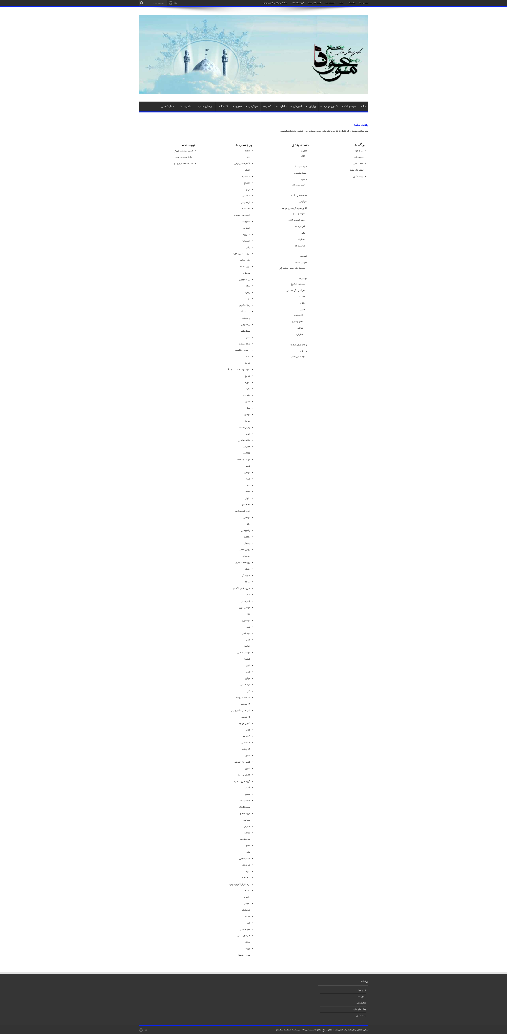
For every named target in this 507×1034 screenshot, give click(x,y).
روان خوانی (244, 550)
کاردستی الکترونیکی (240, 710)
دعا (248, 485)
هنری (238, 106)
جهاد (248, 408)
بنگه (248, 286)
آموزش (297, 106)
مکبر (248, 852)
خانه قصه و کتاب (297, 220)
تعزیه (247, 363)
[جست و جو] (142, 3)
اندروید (246, 234)
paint (247, 151)
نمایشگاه (246, 910)
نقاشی (300, 328)
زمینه (247, 569)
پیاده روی (245, 324)
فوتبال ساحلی (243, 653)
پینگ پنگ (245, 331)
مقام (248, 846)
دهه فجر (246, 504)
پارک (248, 299)
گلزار (247, 788)
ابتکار (247, 170)
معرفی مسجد (300, 263)
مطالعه (247, 833)
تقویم (247, 382)
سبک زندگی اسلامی (295, 290)
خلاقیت (246, 453)
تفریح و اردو (299, 213)
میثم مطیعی (244, 858)
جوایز (247, 421)
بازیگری (246, 273)
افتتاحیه (246, 208)
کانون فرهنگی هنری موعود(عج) (337, 1030)
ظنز (248, 614)
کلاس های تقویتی (242, 762)
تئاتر (248, 337)
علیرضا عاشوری (185, 164)
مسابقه (246, 820)
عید (248, 627)
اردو (248, 189)
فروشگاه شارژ (297, 3)
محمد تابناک (244, 807)
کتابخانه (352, 3)
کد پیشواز (245, 749)
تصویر (247, 357)
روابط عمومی (187, 157)
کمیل (247, 768)
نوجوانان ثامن (298, 357)
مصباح (247, 826)
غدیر (248, 640)
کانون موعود (330, 106)
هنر (248, 923)
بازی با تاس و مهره (241, 254)
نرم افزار (245, 878)
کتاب (248, 730)
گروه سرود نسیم (242, 781)
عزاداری (246, 620)
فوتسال (246, 659)
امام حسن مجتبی (242, 215)
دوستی (246, 517)
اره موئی (246, 196)
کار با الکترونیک (242, 697)
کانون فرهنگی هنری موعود (294, 208)
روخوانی (246, 556)
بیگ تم (279, 1030)
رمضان (247, 543)
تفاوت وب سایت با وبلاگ (238, 369)
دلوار (247, 498)
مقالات (302, 303)
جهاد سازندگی (300, 167)
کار (248, 691)
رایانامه (342, 3)
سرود (247, 582)
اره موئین (245, 202)
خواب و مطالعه (243, 459)
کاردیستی (245, 717)
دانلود (283, 106)
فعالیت (247, 646)
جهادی (247, 414)
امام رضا (246, 221)
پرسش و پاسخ (298, 284)
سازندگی (246, 575)
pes (248, 157)
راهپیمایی (245, 530)
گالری (302, 233)
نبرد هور (246, 865)
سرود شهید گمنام (241, 588)
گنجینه (267, 106)
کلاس (302, 156)
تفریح (247, 376)
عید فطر (246, 633)
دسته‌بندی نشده (299, 195)
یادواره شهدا (244, 955)
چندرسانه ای (299, 185)
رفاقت (247, 537)
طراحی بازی (244, 607)
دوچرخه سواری (242, 511)
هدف (247, 916)
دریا (248, 479)
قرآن (247, 678)
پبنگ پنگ (245, 311)
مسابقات (301, 239)
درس (247, 466)
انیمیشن (298, 315)
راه (248, 524)
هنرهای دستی (243, 936)
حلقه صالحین (300, 173)
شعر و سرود (297, 321)
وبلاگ (247, 942)
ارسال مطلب (205, 106)
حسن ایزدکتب (186, 151)
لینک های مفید (314, 3)
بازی (248, 247)
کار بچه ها (300, 226)
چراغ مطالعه (244, 427)
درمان (247, 472)
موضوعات (350, 106)
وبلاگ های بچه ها (299, 345)
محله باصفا (245, 800)
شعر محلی (245, 601)
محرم (247, 794)
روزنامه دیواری (242, 562)
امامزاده (246, 228)
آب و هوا (359, 151)
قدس (247, 672)
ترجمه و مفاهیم (242, 350)
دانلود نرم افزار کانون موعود (275, 3)
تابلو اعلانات (244, 344)
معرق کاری (245, 839)
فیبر (248, 665)
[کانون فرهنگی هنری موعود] (253, 92)
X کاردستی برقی (242, 164)
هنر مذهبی (245, 929)
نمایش (299, 334)
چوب (248, 434)
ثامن (248, 389)
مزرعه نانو (245, 813)
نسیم (247, 890)
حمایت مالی (330, 3)
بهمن (247, 292)
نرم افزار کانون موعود (239, 884)
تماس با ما (363, 3)
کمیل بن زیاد (244, 775)
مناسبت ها (300, 246)
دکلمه (247, 492)
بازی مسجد (245, 266)
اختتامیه (246, 176)
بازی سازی (245, 260)
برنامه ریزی (244, 279)
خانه (363, 106)
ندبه (248, 871)
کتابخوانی (245, 743)
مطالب (302, 297)
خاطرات (246, 447)
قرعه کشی (245, 685)
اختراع (247, 183)
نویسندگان (358, 176)
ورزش (312, 106)
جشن (247, 401)
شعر (248, 595)
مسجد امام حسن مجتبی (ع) (292, 268)
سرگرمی (253, 106)
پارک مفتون (244, 305)
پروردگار (246, 318)
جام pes (246, 395)
